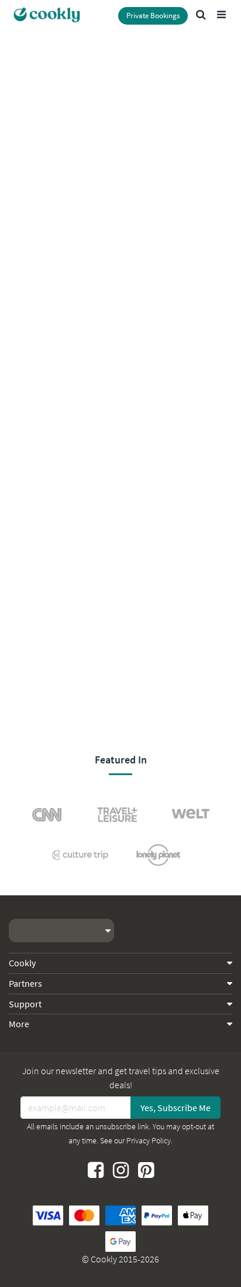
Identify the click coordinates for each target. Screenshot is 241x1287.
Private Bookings (153, 16)
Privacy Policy (148, 1140)
